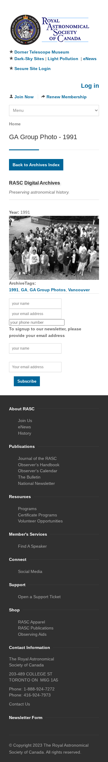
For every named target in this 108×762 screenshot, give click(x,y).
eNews (90, 58)
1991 (14, 289)
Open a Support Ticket (39, 596)
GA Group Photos (48, 289)
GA (24, 289)
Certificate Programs (37, 515)
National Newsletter (36, 483)
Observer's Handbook (38, 464)
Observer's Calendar (37, 470)
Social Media (30, 571)
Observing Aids (32, 634)
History (24, 433)
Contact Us (19, 704)
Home (15, 123)
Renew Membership (66, 96)
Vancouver (79, 289)
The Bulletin (29, 477)
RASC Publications (35, 628)
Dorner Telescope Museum (41, 52)
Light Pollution (63, 58)
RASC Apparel (31, 622)
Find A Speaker (32, 546)
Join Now (24, 96)
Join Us (25, 420)
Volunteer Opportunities (40, 521)
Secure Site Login (32, 68)
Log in (90, 85)
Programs (27, 508)
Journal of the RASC (37, 458)
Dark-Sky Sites (29, 58)
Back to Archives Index (36, 164)
